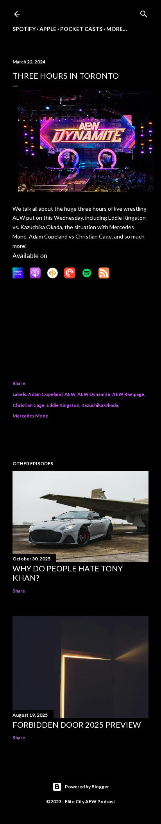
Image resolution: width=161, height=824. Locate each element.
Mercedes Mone (30, 416)
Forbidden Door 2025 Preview (77, 724)
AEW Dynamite (93, 394)
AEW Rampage (128, 394)
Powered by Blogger (87, 787)
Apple (47, 28)
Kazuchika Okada (99, 405)
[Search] (143, 12)
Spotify (24, 28)
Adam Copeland (45, 394)
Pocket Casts (81, 28)
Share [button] (19, 383)
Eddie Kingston (63, 405)
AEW (69, 394)
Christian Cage (29, 405)
